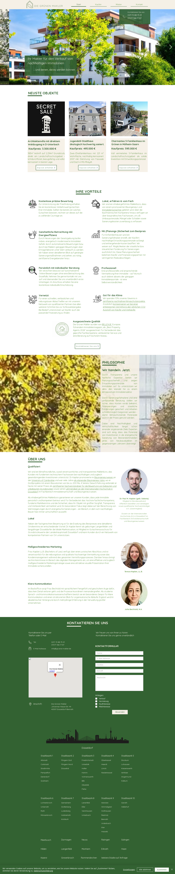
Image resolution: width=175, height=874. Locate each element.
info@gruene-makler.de (61, 648)
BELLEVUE (106, 324)
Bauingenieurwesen (103, 477)
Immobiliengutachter (112, 210)
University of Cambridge (43, 480)
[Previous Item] (4, 47)
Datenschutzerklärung (43, 871)
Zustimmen (162, 869)
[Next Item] (170, 47)
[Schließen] (171, 869)
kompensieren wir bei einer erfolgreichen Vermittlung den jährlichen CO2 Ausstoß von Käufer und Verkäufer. (124, 307)
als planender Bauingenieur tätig (89, 480)
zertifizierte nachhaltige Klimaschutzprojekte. (124, 301)
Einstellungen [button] (129, 869)
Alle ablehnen (145, 869)
